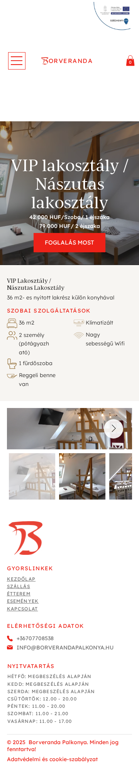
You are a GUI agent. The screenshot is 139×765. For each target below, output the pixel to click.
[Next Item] (113, 429)
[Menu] (16, 61)
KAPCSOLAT (22, 609)
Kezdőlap (21, 579)
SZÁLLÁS (18, 586)
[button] (130, 60)
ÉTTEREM (19, 594)
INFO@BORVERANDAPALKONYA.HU (65, 647)
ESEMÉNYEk (23, 601)
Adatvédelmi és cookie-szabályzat (52, 759)
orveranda (71, 61)
